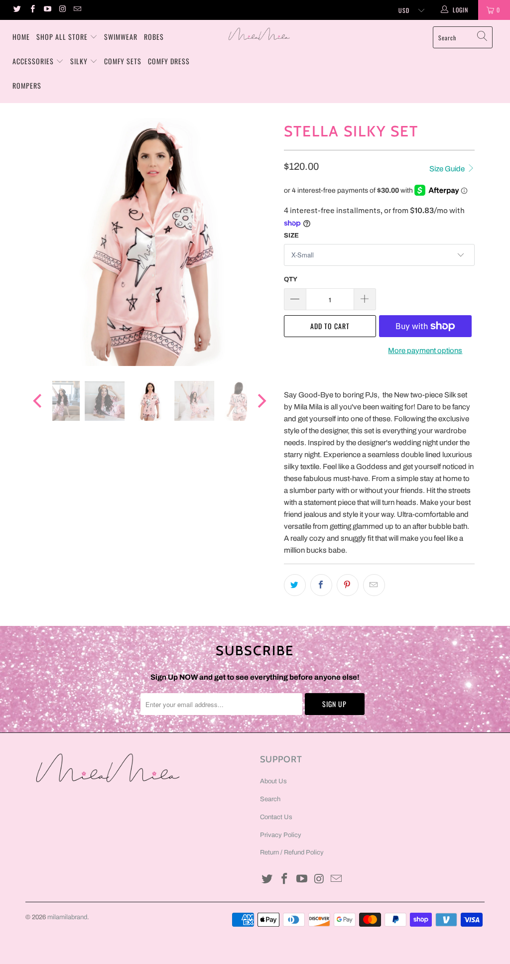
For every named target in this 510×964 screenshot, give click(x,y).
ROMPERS (26, 85)
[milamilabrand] (260, 34)
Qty (290, 279)
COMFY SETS (122, 61)
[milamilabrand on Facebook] (31, 9)
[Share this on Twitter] (295, 585)
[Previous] (38, 242)
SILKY (79, 61)
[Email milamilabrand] (77, 9)
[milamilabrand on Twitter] (16, 9)
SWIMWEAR (120, 36)
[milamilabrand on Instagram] (62, 9)
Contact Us (276, 817)
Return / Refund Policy (292, 852)
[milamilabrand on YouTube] (47, 9)
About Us (273, 781)
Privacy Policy (280, 835)
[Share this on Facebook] (321, 585)
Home (21, 36)
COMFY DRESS (169, 61)
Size (291, 235)
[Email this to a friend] (374, 585)
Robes (154, 36)
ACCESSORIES (33, 61)
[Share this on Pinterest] (348, 585)
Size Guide (447, 169)
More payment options (425, 351)
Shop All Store (62, 36)
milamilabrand (67, 917)
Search (270, 799)
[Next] (260, 242)
